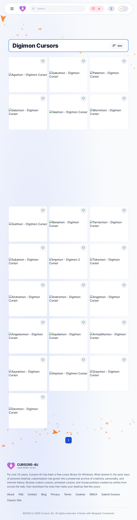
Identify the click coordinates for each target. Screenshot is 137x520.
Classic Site (14, 500)
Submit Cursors (111, 494)
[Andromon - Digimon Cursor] (68, 298)
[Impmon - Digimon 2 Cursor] (68, 261)
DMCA (93, 494)
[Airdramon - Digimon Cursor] (28, 298)
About (10, 494)
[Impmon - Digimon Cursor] (68, 373)
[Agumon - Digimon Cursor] (28, 74)
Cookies (80, 494)
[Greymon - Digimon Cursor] (109, 373)
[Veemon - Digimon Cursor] (68, 112)
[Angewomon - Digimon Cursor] (28, 336)
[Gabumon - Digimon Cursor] (68, 74)
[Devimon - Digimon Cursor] (28, 410)
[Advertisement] (68, 28)
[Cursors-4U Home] (22, 9)
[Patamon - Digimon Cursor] (109, 74)
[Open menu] (12, 9)
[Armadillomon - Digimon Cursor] (109, 336)
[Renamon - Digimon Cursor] (68, 224)
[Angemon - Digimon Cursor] (109, 298)
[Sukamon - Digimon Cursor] (28, 261)
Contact (32, 494)
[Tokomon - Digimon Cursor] (109, 261)
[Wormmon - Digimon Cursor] (109, 112)
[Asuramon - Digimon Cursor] (28, 373)
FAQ (21, 494)
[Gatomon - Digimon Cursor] (28, 112)
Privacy (55, 494)
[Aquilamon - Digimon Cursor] (68, 336)
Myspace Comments (103, 513)
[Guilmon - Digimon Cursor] (28, 224)
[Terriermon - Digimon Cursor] (109, 224)
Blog (44, 494)
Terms (67, 494)
